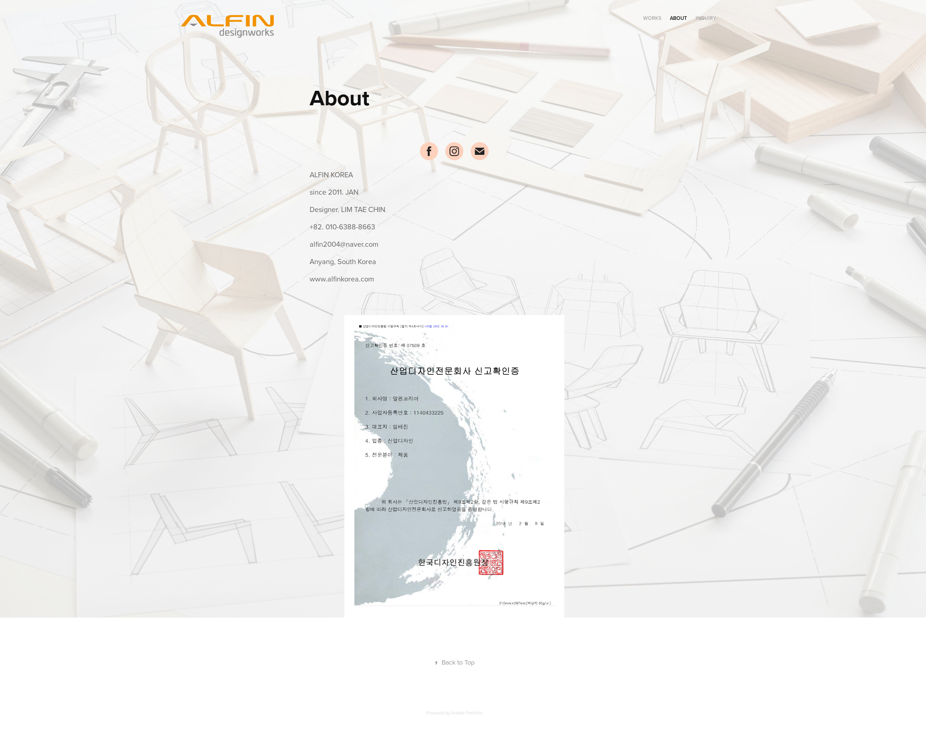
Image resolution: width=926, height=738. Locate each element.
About (678, 18)
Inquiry (706, 18)
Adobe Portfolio (467, 712)
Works (652, 18)
